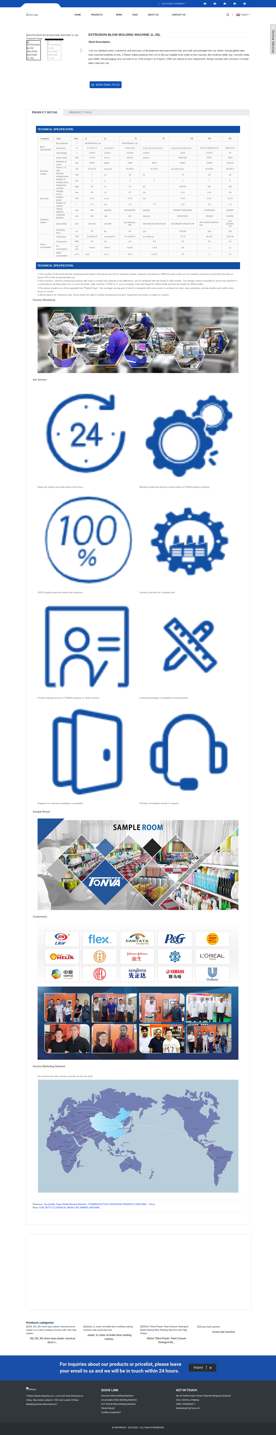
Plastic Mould (108, 1408)
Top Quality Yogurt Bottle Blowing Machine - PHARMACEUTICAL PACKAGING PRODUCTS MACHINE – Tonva (99, 1204)
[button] (80, 50)
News (119, 14)
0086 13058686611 (186, 1404)
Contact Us (178, 14)
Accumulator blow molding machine (119, 1400)
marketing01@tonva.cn (188, 1408)
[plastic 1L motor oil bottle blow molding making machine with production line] (109, 1328)
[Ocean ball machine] (223, 1326)
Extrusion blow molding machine (117, 1395)
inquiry (198, 1367)
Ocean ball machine (223, 1332)
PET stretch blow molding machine (118, 1404)
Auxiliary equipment (111, 1412)
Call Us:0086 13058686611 (174, 4)
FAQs (135, 14)
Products (97, 14)
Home (77, 14)
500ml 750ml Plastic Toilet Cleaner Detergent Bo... (166, 1340)
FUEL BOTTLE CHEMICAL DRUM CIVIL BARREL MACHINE (69, 1207)
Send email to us (108, 84)
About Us (153, 14)
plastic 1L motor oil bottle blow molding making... (109, 1337)
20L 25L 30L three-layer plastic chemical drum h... (52, 1340)
